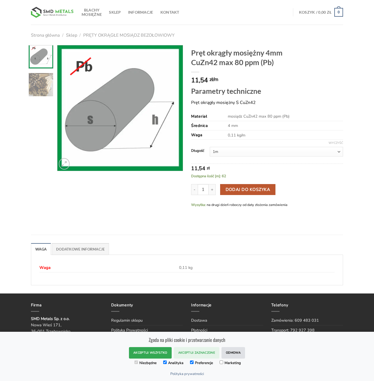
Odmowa (233, 353)
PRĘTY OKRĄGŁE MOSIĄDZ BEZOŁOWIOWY (129, 35)
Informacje (140, 12)
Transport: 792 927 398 (293, 330)
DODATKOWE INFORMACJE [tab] (80, 249)
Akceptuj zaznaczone (196, 353)
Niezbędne (148, 362)
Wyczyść (336, 143)
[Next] (174, 108)
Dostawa (199, 320)
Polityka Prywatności (129, 330)
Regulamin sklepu (127, 320)
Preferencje (204, 362)
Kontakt (169, 12)
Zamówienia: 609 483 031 (295, 320)
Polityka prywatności (187, 373)
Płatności (199, 330)
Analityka (175, 362)
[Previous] (66, 108)
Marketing (233, 362)
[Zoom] (64, 163)
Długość (197, 151)
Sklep (71, 35)
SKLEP (115, 12)
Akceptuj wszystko (150, 353)
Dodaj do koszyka (248, 189)
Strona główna (45, 35)
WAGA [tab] (41, 249)
